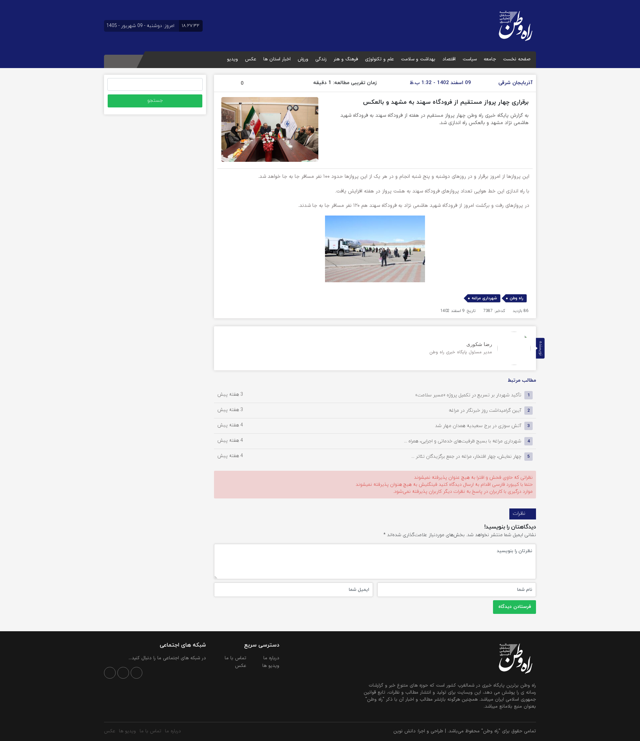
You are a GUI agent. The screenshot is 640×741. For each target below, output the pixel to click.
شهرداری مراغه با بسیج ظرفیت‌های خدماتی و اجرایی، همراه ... (462, 441)
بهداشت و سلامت (418, 59)
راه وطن (516, 298)
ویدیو (232, 59)
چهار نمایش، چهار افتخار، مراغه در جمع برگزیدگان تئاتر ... (466, 456)
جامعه (490, 59)
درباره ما (271, 658)
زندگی (321, 59)
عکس (250, 59)
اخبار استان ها (277, 59)
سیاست (470, 59)
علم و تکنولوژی (379, 59)
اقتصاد (449, 59)
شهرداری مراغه (484, 298)
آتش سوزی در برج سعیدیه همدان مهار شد (478, 426)
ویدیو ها (270, 665)
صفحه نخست (517, 59)
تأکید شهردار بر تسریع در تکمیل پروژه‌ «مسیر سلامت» (468, 395)
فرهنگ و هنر (346, 59)
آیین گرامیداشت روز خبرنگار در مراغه (485, 410)
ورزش (303, 59)
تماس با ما (235, 658)
